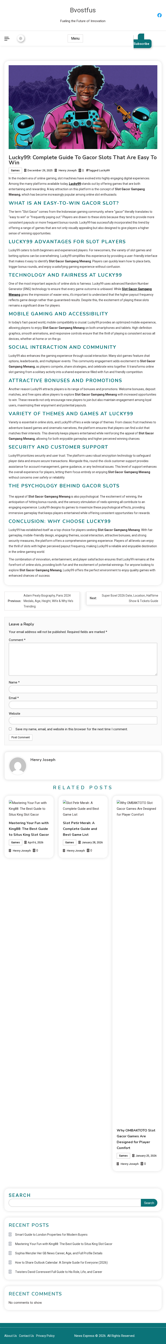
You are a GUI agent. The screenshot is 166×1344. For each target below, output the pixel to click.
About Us (10, 1336)
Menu (75, 38)
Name (14, 682)
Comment (17, 640)
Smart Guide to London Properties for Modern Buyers (51, 1234)
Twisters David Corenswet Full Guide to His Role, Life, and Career (58, 1272)
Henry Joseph (68, 170)
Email (14, 698)
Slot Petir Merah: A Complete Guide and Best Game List (80, 829)
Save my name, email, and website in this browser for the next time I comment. (72, 729)
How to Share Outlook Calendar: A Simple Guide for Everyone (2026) (61, 1262)
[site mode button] (20, 38)
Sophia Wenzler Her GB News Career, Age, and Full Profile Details (58, 1253)
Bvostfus (83, 10)
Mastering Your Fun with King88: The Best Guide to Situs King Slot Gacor (29, 829)
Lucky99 (104, 170)
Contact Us (26, 1336)
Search (20, 1195)
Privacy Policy (45, 1336)
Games (15, 170)
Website (14, 714)
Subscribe (141, 44)
